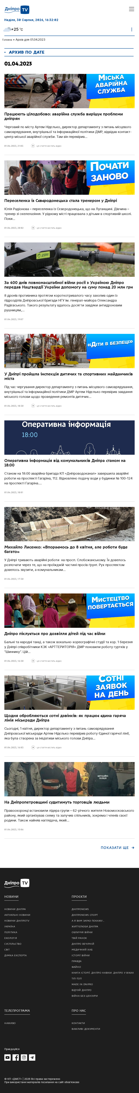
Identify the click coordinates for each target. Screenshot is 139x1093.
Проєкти (79, 896)
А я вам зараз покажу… (88, 921)
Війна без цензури (85, 996)
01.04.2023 (10, 146)
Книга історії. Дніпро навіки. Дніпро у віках (103, 973)
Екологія (10, 938)
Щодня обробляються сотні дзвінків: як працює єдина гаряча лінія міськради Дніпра (65, 717)
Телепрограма (17, 1010)
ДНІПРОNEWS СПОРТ (85, 915)
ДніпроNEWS (80, 909)
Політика (10, 932)
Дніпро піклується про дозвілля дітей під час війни (54, 633)
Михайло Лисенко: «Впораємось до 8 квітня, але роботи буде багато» (66, 549)
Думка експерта (15, 955)
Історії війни (81, 955)
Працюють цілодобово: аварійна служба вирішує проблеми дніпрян (63, 116)
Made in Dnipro (82, 984)
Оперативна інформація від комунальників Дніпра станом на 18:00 (65, 462)
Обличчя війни (82, 932)
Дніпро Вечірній (83, 944)
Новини (11, 896)
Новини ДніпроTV (17, 921)
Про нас (79, 1010)
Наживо (10, 1023)
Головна (7, 39)
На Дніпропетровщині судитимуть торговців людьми (56, 802)
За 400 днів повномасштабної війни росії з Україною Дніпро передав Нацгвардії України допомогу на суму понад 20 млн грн (68, 284)
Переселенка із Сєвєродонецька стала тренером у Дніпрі (60, 200)
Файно (76, 967)
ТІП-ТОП (77, 978)
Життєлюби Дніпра (85, 926)
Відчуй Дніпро (82, 990)
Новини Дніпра (15, 909)
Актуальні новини (17, 915)
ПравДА (77, 961)
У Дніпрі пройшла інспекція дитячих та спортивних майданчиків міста (68, 376)
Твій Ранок (79, 938)
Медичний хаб (82, 949)
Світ (7, 949)
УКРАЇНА (9, 926)
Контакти (78, 1023)
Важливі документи (86, 1029)
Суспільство (13, 944)
